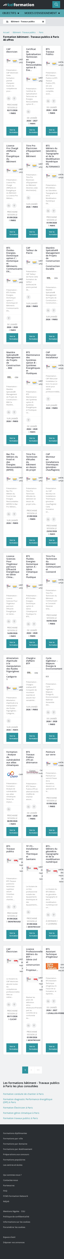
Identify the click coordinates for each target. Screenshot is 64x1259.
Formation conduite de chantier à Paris (23, 1093)
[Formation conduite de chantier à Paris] (28, 806)
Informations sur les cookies (16, 1221)
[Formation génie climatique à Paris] (8, 205)
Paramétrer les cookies (14, 1227)
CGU (23, 1211)
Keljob (6, 1201)
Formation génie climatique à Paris (21, 1112)
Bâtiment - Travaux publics (24, 32)
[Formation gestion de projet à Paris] (48, 310)
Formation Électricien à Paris (18, 1107)
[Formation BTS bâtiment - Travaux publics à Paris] (53, 101)
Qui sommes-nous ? (12, 1174)
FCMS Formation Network (15, 1196)
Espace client (9, 1237)
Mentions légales (11, 1211)
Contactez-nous (10, 1180)
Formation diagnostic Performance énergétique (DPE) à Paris (27, 1101)
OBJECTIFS (9, 13)
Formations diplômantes (15, 1133)
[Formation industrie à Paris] (48, 1001)
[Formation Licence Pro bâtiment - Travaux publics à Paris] (14, 205)
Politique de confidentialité (16, 1216)
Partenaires (8, 1185)
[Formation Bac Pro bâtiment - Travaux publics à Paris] (14, 514)
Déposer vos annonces (14, 1242)
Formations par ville (13, 1138)
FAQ (5, 1190)
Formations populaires (14, 1159)
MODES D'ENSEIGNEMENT (41, 13)
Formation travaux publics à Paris (20, 1118)
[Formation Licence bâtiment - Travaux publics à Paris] (14, 621)
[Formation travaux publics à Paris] (48, 101)
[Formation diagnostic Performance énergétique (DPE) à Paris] (28, 111)
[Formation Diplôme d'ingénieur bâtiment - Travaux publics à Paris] (53, 712)
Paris (41, 32)
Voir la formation (53, 337)
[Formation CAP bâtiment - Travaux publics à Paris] (14, 98)
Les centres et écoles (12, 1165)
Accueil (6, 32)
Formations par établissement (17, 1149)
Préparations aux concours (16, 1154)
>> (38, 1070)
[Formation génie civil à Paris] (28, 1025)
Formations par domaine (15, 1143)
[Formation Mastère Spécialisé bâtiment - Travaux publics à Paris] (53, 310)
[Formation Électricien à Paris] (8, 98)
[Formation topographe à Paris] (48, 211)
